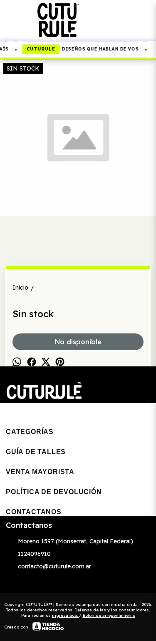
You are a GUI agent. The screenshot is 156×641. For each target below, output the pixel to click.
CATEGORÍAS (30, 431)
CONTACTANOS (34, 511)
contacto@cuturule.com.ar (54, 566)
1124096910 (34, 554)
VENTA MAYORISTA (40, 471)
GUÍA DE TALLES (36, 451)
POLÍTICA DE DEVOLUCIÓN (54, 491)
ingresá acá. (65, 615)
